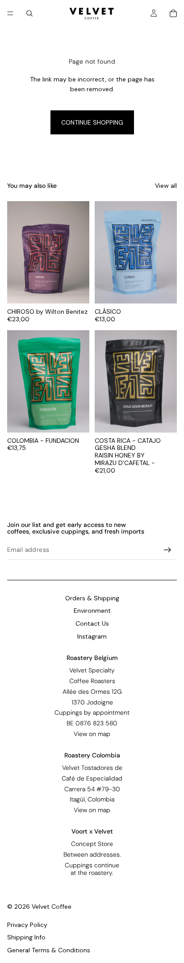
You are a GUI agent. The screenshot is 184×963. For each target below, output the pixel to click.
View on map (92, 734)
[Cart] (173, 13)
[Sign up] (167, 550)
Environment (92, 611)
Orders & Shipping (92, 598)
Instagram (92, 636)
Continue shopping (92, 122)
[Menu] (10, 13)
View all (166, 186)
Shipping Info (26, 937)
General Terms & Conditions (48, 950)
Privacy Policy (27, 925)
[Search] (29, 13)
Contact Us (92, 623)
